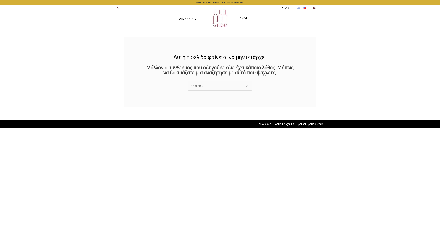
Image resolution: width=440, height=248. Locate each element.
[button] (118, 7)
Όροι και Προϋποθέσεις (309, 124)
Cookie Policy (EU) (284, 124)
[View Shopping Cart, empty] (314, 8)
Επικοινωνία (264, 124)
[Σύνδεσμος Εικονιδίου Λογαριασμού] (321, 8)
